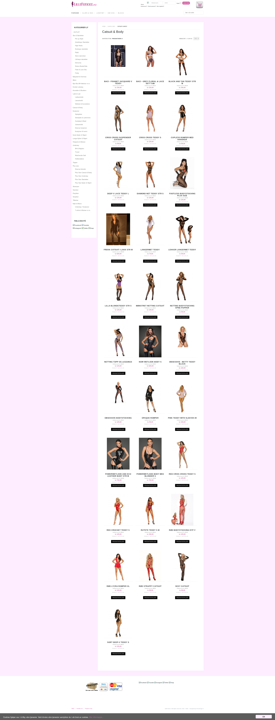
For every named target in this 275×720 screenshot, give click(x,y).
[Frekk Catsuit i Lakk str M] (118, 244)
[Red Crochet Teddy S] (118, 525)
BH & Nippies (79, 148)
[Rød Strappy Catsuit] (150, 581)
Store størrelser (80, 56)
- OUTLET (76, 32)
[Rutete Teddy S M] (150, 525)
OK (263, 716)
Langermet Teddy (150, 250)
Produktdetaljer (118, 93)
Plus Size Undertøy (81, 176)
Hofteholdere (79, 159)
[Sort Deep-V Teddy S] (118, 637)
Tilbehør (75, 200)
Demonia (78, 63)
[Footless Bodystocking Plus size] (182, 188)
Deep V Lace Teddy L (118, 194)
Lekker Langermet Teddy (182, 250)
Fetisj (77, 73)
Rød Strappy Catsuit (150, 586)
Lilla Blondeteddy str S (118, 306)
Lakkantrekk (79, 97)
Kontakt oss (80, 708)
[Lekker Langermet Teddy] (182, 244)
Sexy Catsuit (182, 586)
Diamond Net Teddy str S (150, 194)
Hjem (103, 26)
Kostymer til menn (81, 131)
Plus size (76, 166)
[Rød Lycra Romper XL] (118, 581)
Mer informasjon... (96, 717)
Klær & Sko (87, 13)
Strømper (76, 186)
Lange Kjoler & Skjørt (80, 138)
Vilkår (72, 708)
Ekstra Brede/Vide (81, 66)
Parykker (76, 193)
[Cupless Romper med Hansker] (182, 132)
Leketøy (100, 13)
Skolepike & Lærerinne (82, 117)
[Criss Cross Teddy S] (150, 132)
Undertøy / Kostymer (82, 207)
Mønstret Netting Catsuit (150, 306)
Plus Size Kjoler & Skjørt (83, 183)
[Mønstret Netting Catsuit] (150, 301)
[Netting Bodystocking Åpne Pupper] (182, 301)
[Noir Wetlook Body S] (150, 357)
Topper (75, 162)
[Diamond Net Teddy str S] (150, 188)
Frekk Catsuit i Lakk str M (118, 250)
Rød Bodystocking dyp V (182, 530)
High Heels (78, 45)
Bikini (74, 80)
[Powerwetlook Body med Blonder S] (150, 469)
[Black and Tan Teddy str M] (182, 76)
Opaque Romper (150, 418)
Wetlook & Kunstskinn (82, 104)
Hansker (75, 190)
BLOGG (121, 13)
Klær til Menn (77, 204)
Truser (77, 152)
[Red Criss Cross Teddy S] (182, 469)
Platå (77, 52)
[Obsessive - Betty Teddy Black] (182, 347)
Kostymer (76, 111)
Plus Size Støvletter (81, 179)
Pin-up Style (79, 39)
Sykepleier (78, 114)
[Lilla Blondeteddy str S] (118, 301)
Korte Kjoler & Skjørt (79, 135)
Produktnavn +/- (117, 38)
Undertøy (76, 145)
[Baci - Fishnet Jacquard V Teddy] (118, 66)
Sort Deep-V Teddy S (118, 642)
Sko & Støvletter (78, 35)
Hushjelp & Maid (80, 121)
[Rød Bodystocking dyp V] (182, 525)
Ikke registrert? (160, 6)
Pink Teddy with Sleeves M (182, 418)
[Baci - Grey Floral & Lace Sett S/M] (150, 66)
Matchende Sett (80, 155)
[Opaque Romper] (150, 413)
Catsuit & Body (78, 107)
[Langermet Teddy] (150, 244)
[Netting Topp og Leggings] (118, 357)
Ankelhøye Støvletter (82, 42)
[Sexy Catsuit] (182, 581)
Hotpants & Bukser (79, 142)
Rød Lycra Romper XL (118, 586)
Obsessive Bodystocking (118, 418)
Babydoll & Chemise (79, 77)
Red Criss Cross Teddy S (182, 474)
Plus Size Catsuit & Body (83, 172)
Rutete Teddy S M (150, 530)
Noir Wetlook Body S (150, 362)
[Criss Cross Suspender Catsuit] (118, 132)
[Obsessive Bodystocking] (118, 403)
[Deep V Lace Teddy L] (118, 188)
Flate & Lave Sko (81, 69)
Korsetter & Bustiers (79, 90)
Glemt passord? (152, 6)
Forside (75, 13)
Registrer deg (88, 708)
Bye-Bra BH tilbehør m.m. (81, 83)
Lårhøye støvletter (81, 59)
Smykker (76, 197)
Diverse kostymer (81, 128)
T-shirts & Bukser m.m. (83, 210)
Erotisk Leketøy (78, 87)
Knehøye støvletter (81, 49)
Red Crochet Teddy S (118, 530)
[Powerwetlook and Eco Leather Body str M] (118, 469)
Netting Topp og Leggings (118, 362)
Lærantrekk (79, 100)
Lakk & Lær (76, 94)
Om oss (111, 13)
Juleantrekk (79, 124)
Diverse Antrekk (80, 169)
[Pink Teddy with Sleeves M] (182, 413)
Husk (178, 3)
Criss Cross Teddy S (150, 137)
